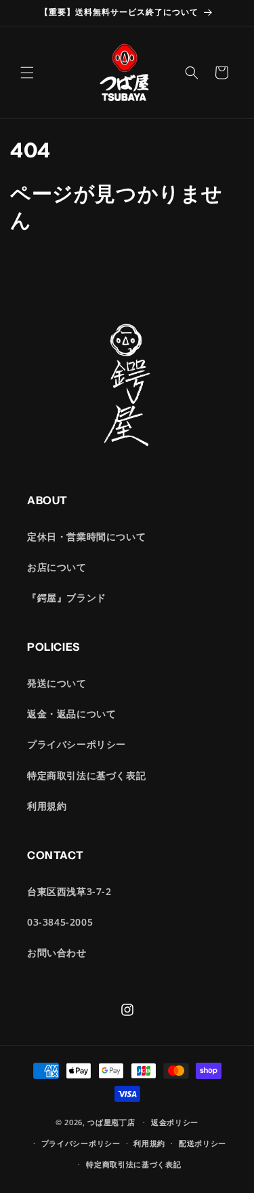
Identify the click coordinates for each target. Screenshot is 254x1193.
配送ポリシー (202, 1143)
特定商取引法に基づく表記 (86, 775)
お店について (57, 567)
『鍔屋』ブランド (66, 597)
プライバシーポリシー (76, 744)
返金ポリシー (174, 1122)
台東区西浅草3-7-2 (69, 891)
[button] (27, 73)
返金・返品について (71, 713)
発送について (57, 683)
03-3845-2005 (60, 921)
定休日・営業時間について (86, 536)
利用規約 (46, 805)
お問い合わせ (57, 952)
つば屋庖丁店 (111, 1122)
